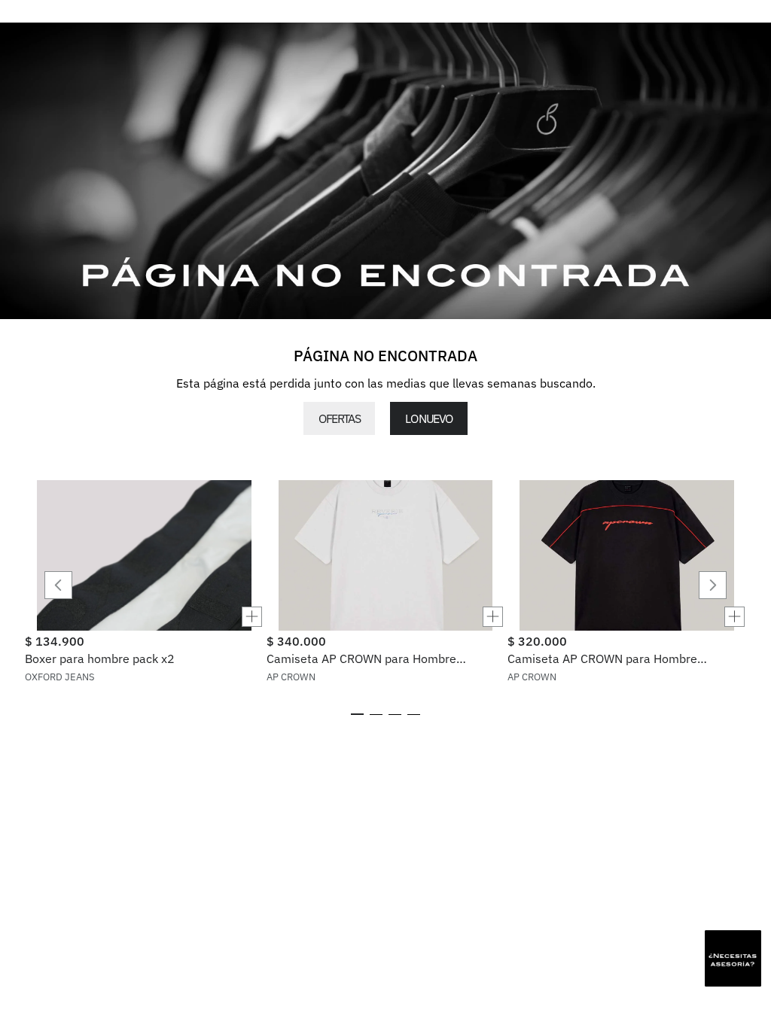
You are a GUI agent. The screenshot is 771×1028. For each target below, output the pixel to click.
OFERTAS (339, 418)
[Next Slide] (713, 585)
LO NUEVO (428, 418)
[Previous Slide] (58, 585)
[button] (144, 617)
